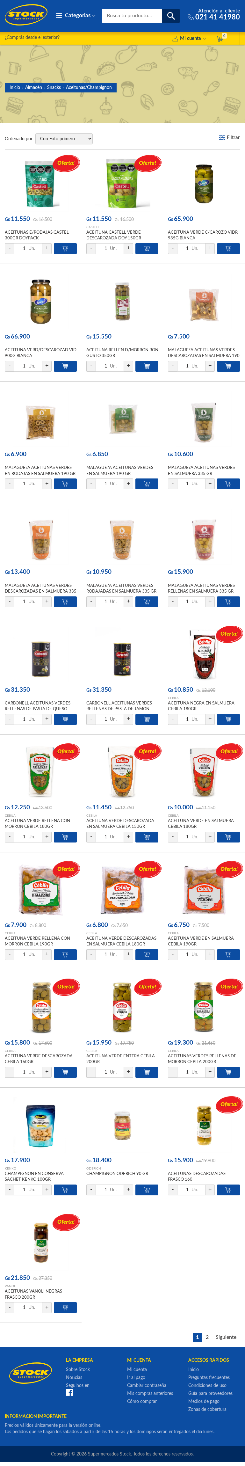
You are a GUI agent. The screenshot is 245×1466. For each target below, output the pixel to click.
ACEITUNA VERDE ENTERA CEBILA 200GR (120, 1059)
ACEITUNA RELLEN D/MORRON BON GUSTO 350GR (122, 353)
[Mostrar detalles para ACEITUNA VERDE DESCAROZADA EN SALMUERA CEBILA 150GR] (122, 772)
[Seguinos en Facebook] (69, 1392)
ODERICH (93, 1168)
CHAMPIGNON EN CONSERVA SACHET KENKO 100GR (34, 1177)
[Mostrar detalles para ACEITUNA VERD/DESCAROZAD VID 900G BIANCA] (41, 301)
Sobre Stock (78, 1370)
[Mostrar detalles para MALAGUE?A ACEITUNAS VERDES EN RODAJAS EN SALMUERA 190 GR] (41, 419)
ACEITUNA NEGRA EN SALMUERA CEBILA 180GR (201, 706)
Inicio (15, 87)
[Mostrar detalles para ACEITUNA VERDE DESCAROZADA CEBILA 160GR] (41, 1007)
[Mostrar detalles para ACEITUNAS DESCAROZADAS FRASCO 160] (204, 1125)
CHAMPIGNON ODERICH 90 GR (117, 1174)
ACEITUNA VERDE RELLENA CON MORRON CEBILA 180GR (37, 824)
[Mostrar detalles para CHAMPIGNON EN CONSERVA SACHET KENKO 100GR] (41, 1125)
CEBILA (173, 698)
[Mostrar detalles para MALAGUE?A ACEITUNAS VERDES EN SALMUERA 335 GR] (204, 419)
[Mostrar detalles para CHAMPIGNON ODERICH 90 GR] (122, 1125)
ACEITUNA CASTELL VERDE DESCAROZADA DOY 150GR (113, 235)
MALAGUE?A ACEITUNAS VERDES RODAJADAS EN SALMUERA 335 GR (121, 589)
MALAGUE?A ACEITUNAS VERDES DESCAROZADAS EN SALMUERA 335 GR (40, 591)
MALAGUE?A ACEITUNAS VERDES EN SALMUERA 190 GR (119, 471)
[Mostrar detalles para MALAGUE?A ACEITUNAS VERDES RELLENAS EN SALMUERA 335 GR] (204, 537)
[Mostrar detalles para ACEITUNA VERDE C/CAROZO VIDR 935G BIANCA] (204, 184)
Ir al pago (136, 1377)
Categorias (77, 15)
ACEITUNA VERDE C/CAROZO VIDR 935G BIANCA (203, 235)
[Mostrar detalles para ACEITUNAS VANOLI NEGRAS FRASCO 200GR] (41, 1243)
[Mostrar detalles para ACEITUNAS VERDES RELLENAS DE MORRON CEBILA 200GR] (204, 1007)
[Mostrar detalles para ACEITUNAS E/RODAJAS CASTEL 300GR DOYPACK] (41, 184)
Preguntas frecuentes (209, 1377)
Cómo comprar (142, 1401)
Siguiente (226, 1337)
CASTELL (92, 227)
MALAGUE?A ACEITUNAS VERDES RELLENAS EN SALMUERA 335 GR (201, 589)
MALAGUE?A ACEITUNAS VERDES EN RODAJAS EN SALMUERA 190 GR (40, 471)
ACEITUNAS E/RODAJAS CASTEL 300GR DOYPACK (37, 235)
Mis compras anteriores (150, 1393)
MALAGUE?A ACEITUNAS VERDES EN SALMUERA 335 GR (201, 471)
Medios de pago (204, 1401)
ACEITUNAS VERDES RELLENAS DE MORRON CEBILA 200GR (202, 1059)
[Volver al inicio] (26, 15)
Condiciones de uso (207, 1385)
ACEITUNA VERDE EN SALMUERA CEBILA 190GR (201, 941)
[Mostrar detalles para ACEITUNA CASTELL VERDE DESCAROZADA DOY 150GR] (122, 184)
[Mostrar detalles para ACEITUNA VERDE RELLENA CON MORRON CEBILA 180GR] (41, 772)
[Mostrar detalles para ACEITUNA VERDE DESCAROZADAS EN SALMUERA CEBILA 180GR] (122, 890)
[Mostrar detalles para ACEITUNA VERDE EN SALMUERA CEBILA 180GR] (204, 772)
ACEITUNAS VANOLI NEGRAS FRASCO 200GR (33, 1294)
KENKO (10, 1168)
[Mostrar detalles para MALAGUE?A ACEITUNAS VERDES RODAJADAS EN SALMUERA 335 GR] (122, 537)
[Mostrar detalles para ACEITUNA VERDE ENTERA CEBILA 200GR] (122, 1007)
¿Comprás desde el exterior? (32, 37)
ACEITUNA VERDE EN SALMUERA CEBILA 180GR (201, 824)
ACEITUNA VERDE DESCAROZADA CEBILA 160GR (39, 1059)
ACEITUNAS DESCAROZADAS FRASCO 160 (197, 1177)
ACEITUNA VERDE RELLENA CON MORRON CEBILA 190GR (37, 941)
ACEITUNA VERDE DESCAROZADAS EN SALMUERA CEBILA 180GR (121, 941)
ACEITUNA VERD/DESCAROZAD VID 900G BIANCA (40, 353)
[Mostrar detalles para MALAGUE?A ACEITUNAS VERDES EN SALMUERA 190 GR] (122, 419)
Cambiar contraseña (146, 1385)
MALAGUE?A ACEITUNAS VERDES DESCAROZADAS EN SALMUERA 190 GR (204, 356)
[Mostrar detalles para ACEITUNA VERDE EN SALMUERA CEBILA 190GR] (204, 890)
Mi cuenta (190, 38)
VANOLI (11, 1286)
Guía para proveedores (210, 1393)
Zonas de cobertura (207, 1409)
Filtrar (233, 137)
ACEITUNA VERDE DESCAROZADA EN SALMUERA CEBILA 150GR (120, 824)
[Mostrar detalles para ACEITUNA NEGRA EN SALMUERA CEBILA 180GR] (204, 654)
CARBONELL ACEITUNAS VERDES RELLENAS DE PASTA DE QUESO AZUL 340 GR (37, 709)
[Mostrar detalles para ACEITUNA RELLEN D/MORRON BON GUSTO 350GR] (122, 301)
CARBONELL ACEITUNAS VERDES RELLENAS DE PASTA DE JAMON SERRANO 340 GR (119, 709)
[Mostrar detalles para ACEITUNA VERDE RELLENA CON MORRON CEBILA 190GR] (41, 890)
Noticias (74, 1377)
